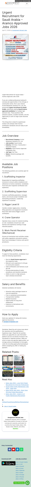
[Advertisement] (15, 78)
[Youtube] (13, 449)
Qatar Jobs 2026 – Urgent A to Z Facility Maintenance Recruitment (15, 395)
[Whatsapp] (21, 449)
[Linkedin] (17, 449)
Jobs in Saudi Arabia (10, 406)
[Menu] (27, 3)
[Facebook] (9, 449)
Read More (15, 428)
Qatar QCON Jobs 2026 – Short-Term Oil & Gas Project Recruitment (17, 391)
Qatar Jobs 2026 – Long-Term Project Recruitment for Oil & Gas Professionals (17, 384)
